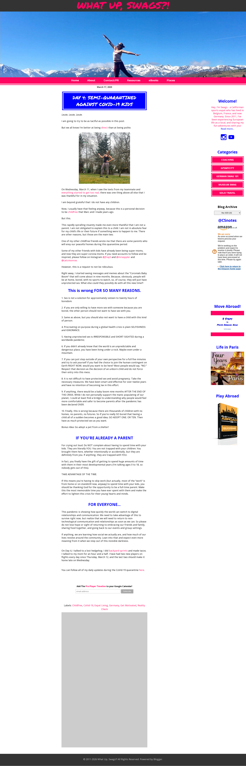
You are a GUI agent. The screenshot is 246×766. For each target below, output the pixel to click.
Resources (133, 80)
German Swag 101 (227, 176)
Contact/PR (111, 80)
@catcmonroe (69, 260)
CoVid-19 (88, 605)
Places (171, 80)
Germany (114, 605)
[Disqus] (104, 646)
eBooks (153, 80)
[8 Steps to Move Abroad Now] (227, 335)
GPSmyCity (227, 168)
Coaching (227, 159)
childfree (73, 211)
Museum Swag (227, 184)
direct (104, 127)
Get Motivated (128, 605)
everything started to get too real (80, 192)
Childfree (77, 605)
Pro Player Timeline (96, 586)
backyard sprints (118, 550)
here (141, 570)
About (91, 80)
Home (75, 80)
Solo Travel (227, 192)
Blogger (157, 759)
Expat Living (101, 605)
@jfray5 (107, 257)
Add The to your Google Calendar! (104, 586)
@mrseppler (123, 257)
